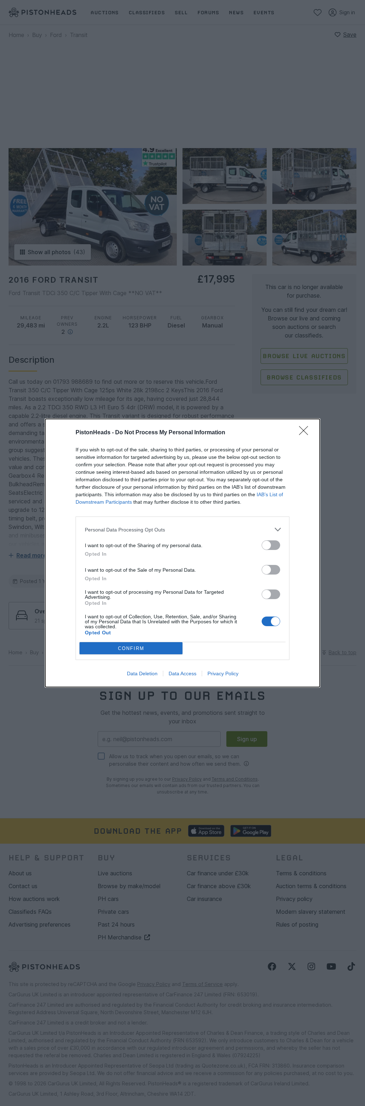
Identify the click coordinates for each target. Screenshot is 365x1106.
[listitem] (182, 529)
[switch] (271, 545)
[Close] (306, 433)
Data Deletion (142, 673)
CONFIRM (131, 648)
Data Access (182, 673)
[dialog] (182, 553)
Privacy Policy (222, 673)
